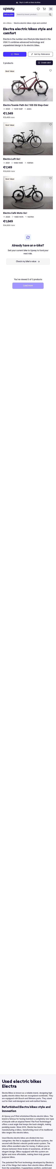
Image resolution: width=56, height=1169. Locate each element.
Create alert (46, 63)
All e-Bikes (7, 23)
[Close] (30, 2)
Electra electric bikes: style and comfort (30, 23)
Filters (16, 54)
